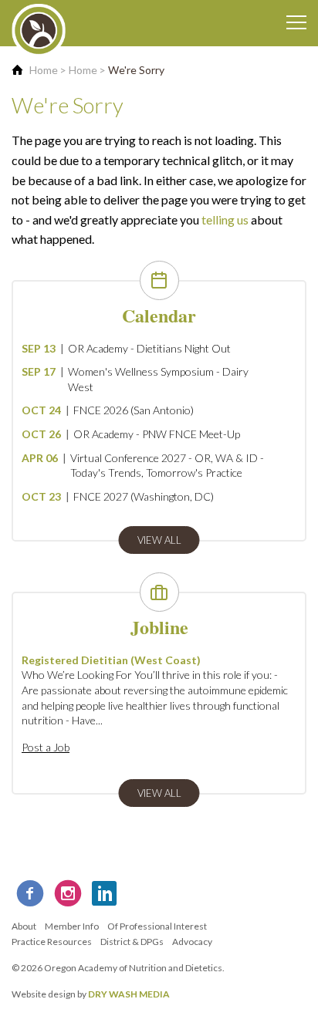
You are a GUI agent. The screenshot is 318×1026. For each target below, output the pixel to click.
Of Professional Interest (157, 926)
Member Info (72, 926)
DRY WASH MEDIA (129, 994)
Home (43, 69)
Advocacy (192, 941)
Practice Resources (52, 941)
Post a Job (45, 747)
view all (159, 540)
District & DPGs (132, 941)
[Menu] (296, 23)
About (24, 926)
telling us (225, 219)
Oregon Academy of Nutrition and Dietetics (133, 968)
